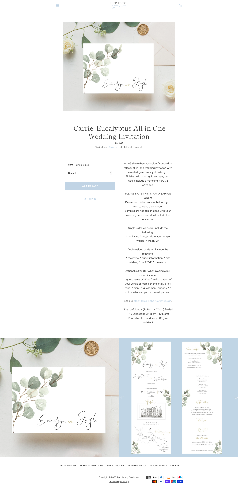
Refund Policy (158, 465)
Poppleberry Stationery (128, 477)
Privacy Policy (115, 465)
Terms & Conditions (91, 465)
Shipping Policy (137, 465)
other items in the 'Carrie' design (152, 300)
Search (174, 465)
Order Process (68, 465)
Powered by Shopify (119, 481)
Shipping (113, 147)
